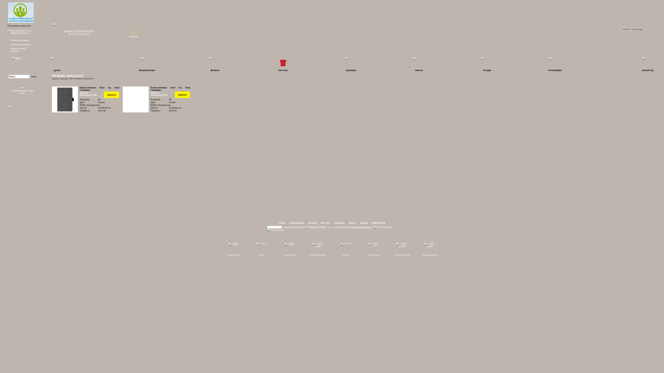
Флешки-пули (290, 255)
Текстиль (283, 70)
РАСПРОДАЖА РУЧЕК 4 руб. (23, 92)
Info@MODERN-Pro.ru (361, 227)
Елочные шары (374, 255)
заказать (111, 95)
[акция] (22, 63)
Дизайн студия (234, 255)
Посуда (487, 70)
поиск (33, 76)
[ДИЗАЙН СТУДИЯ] (316, 227)
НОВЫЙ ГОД (647, 70)
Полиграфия (555, 70)
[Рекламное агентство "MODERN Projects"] (20, 33)
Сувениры (351, 70)
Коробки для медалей (318, 255)
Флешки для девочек (430, 255)
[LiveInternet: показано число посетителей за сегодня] (274, 228)
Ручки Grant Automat (402, 255)
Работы (262, 255)
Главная (55, 79)
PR (71, 79)
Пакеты (419, 70)
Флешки (214, 70)
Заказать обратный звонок (79, 31)
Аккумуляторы (147, 70)
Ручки (57, 70)
